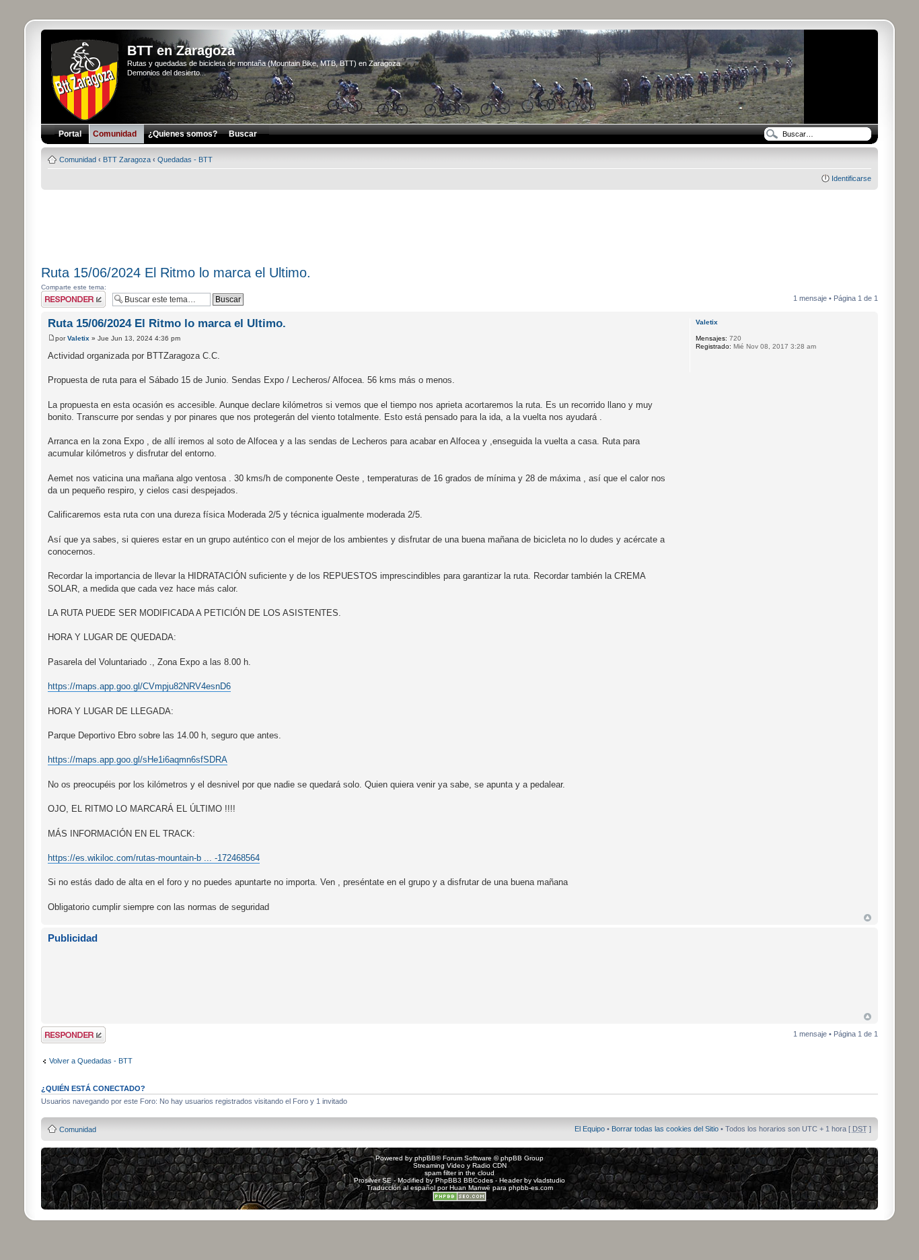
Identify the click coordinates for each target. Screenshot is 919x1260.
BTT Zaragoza (127, 159)
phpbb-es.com (531, 1187)
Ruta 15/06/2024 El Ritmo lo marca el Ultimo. (176, 272)
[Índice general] (85, 77)
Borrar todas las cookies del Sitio (665, 1129)
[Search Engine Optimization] (459, 1199)
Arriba (867, 917)
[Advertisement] (459, 223)
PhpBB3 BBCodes (464, 1180)
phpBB (425, 1158)
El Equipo (590, 1129)
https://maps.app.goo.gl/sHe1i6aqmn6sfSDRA (137, 760)
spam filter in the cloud (459, 1173)
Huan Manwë (469, 1187)
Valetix (78, 338)
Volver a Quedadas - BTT (91, 1061)
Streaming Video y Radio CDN (460, 1165)
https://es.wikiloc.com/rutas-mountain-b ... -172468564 (154, 858)
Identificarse (851, 178)
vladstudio (549, 1180)
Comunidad (77, 159)
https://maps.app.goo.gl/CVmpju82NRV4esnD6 (139, 686)
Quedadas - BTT (185, 159)
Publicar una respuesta (61, 299)
